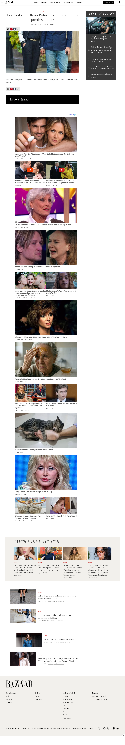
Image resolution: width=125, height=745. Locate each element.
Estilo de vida (68, 2)
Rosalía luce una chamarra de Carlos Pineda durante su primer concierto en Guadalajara (72, 570)
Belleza (44, 2)
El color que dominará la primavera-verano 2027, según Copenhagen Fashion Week (58, 660)
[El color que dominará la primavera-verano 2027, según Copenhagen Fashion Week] (23, 659)
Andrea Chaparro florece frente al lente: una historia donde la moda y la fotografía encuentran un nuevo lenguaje (102, 49)
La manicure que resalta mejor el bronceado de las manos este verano (102, 75)
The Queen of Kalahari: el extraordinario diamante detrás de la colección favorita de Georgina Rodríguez (99, 570)
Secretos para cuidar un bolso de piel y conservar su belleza (56, 616)
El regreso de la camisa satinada (59, 639)
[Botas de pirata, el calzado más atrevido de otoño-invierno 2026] (23, 596)
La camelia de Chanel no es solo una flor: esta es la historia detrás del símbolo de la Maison (25, 569)
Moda (36, 2)
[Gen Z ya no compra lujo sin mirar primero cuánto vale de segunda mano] (50, 553)
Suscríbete (108, 2)
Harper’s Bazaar (49, 24)
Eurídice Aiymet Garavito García (55, 601)
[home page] (9, 2)
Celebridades (55, 2)
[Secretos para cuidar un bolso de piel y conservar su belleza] (23, 616)
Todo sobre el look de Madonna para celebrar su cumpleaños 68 (102, 67)
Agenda (79, 2)
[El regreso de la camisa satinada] (29, 640)
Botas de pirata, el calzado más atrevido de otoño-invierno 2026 (57, 597)
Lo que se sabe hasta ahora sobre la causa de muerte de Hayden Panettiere (101, 59)
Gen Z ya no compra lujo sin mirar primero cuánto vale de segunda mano (49, 568)
